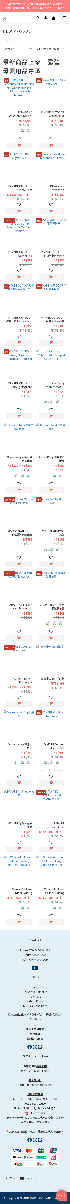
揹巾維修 (35, 1034)
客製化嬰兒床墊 (35, 1029)
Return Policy (35, 1001)
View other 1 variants (52, 770)
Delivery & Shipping (35, 992)
